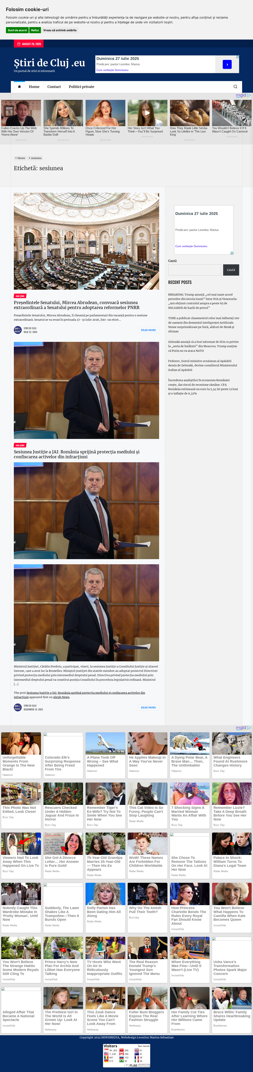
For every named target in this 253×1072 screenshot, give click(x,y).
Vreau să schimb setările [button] (59, 30)
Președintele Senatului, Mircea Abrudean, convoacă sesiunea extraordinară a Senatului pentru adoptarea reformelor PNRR (77, 305)
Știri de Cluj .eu (49, 63)
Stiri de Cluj (30, 328)
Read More (148, 330)
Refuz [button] (35, 30)
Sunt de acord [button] (17, 30)
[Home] (19, 87)
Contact (54, 86)
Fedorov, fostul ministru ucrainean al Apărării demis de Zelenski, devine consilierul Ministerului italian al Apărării (202, 365)
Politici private (81, 86)
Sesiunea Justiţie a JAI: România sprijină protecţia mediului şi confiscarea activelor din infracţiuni (77, 454)
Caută (172, 261)
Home (34, 86)
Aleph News (61, 697)
